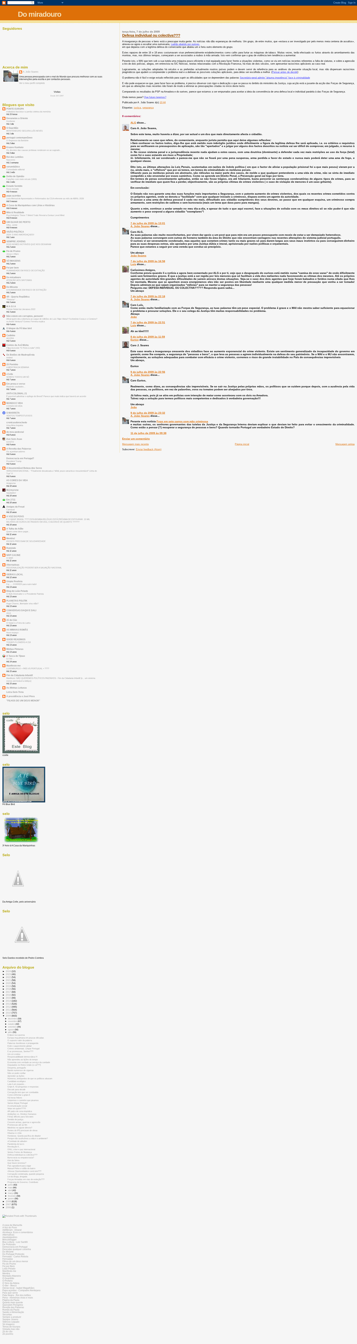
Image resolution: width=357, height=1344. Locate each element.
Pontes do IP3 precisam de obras (22, 1130)
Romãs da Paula (10, 1309)
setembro (12, 1027)
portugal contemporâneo (19, 137)
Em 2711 (10, 499)
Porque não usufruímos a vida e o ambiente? (27, 1138)
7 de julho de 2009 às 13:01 (148, 223)
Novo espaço (12, 632)
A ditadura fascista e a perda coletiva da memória (28, 112)
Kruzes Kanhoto (14, 147)
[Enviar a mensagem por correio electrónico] (166, 102)
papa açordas (13, 195)
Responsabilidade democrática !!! (22, 1057)
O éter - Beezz (9, 1285)
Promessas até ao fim (17, 1125)
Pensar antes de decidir (285, 72)
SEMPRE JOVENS (15, 241)
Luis (133, 264)
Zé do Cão (11, 620)
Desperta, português (16, 1068)
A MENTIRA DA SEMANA (17, 367)
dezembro (13, 1018)
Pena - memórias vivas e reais (17, 1297)
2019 (9, 986)
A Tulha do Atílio (14, 528)
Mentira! (10, 538)
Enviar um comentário (136, 438)
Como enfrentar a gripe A (18, 1095)
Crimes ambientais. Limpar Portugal (23, 1048)
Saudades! (11, 493)
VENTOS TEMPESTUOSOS (19, 416)
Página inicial (242, 444)
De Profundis (9, 1244)
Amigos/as (11, 483)
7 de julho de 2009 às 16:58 (148, 261)
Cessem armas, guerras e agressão (23, 1122)
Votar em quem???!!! (16, 1108)
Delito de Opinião (15, 176)
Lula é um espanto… (16, 1084)
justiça (137, 107)
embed (9, 357)
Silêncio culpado (10, 1322)
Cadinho (10, 335)
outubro (11, 1024)
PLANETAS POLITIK (16, 600)
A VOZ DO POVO (15, 516)
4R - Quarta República (18, 296)
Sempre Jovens (10, 1319)
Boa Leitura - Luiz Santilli (15, 1242)
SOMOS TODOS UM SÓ (17, 377)
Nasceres (10, 160)
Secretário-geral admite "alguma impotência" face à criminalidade (275, 77)
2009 (9, 1016)
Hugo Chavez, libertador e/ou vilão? (22, 603)
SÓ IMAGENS (13, 261)
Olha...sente (11, 225)
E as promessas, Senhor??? (20, 1051)
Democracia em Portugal (15, 1247)
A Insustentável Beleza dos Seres (24, 468)
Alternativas (12, 565)
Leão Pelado (8, 1268)
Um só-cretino (13, 1054)
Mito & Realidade (15, 212)
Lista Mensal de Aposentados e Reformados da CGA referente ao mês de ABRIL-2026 (45, 198)
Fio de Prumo (13, 251)
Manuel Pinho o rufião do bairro (21, 1168)
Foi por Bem (8, 1266)
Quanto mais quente (12, 1302)
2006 (9, 1207)
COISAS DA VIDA (14, 406)
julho (10, 1032)
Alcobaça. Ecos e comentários (17, 1232)
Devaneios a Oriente (17, 118)
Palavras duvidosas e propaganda (22, 1043)
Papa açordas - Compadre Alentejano (21, 1290)
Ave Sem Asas (14, 439)
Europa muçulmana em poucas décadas (25, 1038)
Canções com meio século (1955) (21, 179)
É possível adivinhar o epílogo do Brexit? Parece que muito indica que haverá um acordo (46, 396)
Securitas (7, 1314)
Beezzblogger (9, 1239)
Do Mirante (12, 287)
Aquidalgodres (9, 1237)
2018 (9, 989)
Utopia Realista (14, 581)
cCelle (9, 374)
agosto (11, 1029)
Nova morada (12, 189)
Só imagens (8, 1324)
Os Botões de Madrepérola (20, 354)
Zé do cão (7, 1331)
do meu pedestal (15, 432)
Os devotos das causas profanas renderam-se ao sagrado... (33, 150)
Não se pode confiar (16, 1073)
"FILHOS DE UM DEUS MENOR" (23, 700)
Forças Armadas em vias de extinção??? (25, 1179)
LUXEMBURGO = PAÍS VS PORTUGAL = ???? (27, 668)
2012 (9, 1007)
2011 (9, 1010)
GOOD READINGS (15, 639)
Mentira (6, 1273)
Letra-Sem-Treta (15, 692)
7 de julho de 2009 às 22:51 (148, 322)
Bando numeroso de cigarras (20, 1070)
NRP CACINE (13, 555)
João (134, 316)
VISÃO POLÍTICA (15, 232)
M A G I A (11, 306)
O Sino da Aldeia (10, 1283)
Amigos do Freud (15, 506)
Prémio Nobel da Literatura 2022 (20, 309)
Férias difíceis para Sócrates (20, 1117)
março (11, 1193)
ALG (133, 122)
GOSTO (10, 442)
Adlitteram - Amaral (12, 1230)
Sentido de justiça (15, 1119)
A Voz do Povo (9, 1227)
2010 (9, 1013)
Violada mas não (11, 1329)
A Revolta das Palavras (18, 448)
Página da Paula (10, 1300)
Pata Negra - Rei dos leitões (16, 1295)
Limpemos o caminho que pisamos (23, 1100)
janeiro (11, 1198)
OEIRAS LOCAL (14, 574)
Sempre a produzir (11, 1317)
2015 (9, 998)
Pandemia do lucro (15, 1144)
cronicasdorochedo (16, 422)
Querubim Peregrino (12, 1305)
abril (10, 1190)
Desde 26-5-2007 (57, 96)
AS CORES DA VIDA (17, 480)
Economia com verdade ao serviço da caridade (28, 1062)
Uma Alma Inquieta (14, 425)
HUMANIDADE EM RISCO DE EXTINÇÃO (25, 270)
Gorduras (10, 121)
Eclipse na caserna (16, 1035)
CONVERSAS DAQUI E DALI (21, 610)
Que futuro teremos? (155, 97)
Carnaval (10, 509)
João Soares (138, 255)
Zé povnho (7, 1334)
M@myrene (12, 490)
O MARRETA (13, 413)
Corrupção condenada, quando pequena (25, 1174)
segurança (148, 107)
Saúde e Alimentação (13, 1312)
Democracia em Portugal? (20, 458)
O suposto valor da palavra (19, 1040)
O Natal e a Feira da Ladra (18, 623)
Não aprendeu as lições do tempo (22, 1059)
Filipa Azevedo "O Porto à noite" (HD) (23, 348)
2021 (9, 980)
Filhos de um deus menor (15, 1261)
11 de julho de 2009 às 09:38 (148, 433)
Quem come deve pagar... (18, 531)
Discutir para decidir (16, 1089)
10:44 (163, 102)
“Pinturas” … (12, 299)
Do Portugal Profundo (13, 1254)
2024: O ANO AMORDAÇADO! (20, 234)
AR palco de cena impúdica (19, 1111)
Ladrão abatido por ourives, (185, 44)
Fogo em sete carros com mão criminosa (182, 421)
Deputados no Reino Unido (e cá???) (24, 1065)
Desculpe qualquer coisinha (16, 1249)
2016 (9, 995)
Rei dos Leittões (14, 157)
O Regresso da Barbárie (17, 140)
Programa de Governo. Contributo (22, 1182)
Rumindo (11, 548)
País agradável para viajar (19, 1166)
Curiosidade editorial (15, 169)
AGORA (10, 338)
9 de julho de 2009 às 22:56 (148, 371)
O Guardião (12, 128)
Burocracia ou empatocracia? (20, 1157)
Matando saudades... (15, 386)
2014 (9, 1001)
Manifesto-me (9, 1271)
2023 (9, 974)
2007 (9, 1204)
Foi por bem (12, 267)
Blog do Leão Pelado (17, 591)
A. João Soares (140, 226)
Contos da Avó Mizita (17, 345)
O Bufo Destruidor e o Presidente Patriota (25, 594)
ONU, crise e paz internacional (21, 1149)
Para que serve (10, 1293)
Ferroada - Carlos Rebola (15, 1256)
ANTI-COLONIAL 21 (16, 393)
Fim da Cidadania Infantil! (19, 675)
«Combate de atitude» (17, 1141)
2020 (9, 983)
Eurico (135, 339)
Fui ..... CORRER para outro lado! (21, 584)
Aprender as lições (15, 1076)
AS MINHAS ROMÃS (17, 629)
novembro (13, 1021)
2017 (9, 992)
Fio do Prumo (9, 1264)
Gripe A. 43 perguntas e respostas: (23, 1087)
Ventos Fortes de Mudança (19, 1152)
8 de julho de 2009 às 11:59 (148, 336)
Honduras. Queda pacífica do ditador (24, 1136)
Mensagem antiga (345, 444)
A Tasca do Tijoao (15, 656)
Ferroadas (7, 1259)
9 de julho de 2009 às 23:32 (148, 412)
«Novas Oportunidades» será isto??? (24, 1171)
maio (10, 1187)
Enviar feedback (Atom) (148, 449)
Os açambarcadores (15, 451)
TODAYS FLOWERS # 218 (18, 642)
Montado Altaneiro (11, 1276)
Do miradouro (39, 14)
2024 (9, 971)
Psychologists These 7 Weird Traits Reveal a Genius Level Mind (35, 215)
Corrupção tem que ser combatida (22, 1092)
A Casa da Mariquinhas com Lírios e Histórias (30, 205)
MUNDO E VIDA (14, 403)
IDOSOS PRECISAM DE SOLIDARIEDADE (26, 541)
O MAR (9, 558)
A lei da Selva (13, 1160)
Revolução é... (13, 1146)
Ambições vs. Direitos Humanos (21, 1114)
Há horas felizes (14, 1098)
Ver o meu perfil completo (32, 83)
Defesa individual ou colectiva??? (151, 35)
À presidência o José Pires (20, 696)
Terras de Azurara (11, 1326)
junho (10, 1185)
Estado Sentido (14, 186)
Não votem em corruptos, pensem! (24, 316)
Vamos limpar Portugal (17, 1103)
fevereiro (12, 1196)
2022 (9, 977)
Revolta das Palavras (13, 1307)
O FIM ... (10, 659)
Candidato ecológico (16, 1081)
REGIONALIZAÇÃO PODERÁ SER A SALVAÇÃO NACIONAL (34, 568)
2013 (8, 613)
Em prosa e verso (15, 384)
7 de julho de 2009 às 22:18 (148, 296)
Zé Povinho (12, 364)
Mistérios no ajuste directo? (19, 1128)
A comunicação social (17, 1106)
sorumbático (13, 166)
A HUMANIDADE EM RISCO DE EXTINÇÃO (26, 290)
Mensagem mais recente (135, 444)
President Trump (13, 461)
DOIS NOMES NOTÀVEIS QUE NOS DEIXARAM (28, 244)
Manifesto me (13, 665)
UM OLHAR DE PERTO (18, 222)
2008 (9, 1201)
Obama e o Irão (14, 1133)
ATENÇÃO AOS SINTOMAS (19, 280)
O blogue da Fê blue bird (19, 328)
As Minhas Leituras (16, 688)
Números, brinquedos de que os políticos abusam (29, 1078)
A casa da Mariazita (12, 1225)
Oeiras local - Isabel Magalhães (18, 1288)
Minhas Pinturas (14, 649)
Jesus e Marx (12, 254)
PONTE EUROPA (15, 109)
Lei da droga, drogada (17, 1176)
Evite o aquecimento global (19, 1046)
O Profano (7, 1280)
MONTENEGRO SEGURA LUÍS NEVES (24, 131)
